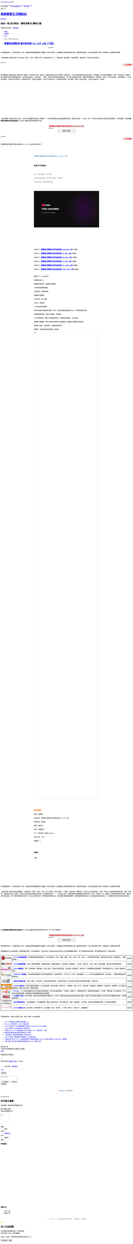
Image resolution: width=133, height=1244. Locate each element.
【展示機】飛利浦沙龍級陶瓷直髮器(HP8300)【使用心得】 (23, 1041)
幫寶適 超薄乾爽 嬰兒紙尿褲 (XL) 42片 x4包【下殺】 (29, 43)
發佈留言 (3, 1084)
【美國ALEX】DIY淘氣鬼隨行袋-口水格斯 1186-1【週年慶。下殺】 (26, 1030)
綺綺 (2, 1051)
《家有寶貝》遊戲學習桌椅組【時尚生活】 (18, 1035)
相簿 (5, 31)
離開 (10, 1240)
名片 (5, 36)
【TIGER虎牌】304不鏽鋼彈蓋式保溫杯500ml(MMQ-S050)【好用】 (25, 1026)
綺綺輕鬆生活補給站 (14, 14)
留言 (14, 1061)
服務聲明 (83, 1219)
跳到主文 (4, 19)
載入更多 (3, 1073)
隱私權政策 (77, 1219)
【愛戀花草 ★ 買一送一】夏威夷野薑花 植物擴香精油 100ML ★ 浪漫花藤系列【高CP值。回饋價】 (36, 1039)
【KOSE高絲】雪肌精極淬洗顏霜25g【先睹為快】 (20, 1037)
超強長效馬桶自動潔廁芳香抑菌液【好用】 (18, 1032)
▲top (2, 1069)
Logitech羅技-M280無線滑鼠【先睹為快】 (17, 1028)
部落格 (6, 33)
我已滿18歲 (4, 1240)
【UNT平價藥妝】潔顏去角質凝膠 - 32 (16, 1022)
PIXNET (53, 1219)
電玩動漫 (15, 28)
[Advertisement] (51, 96)
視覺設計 (15, 1066)
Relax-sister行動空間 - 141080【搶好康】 (17, 1024)
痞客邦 (11, 1061)
